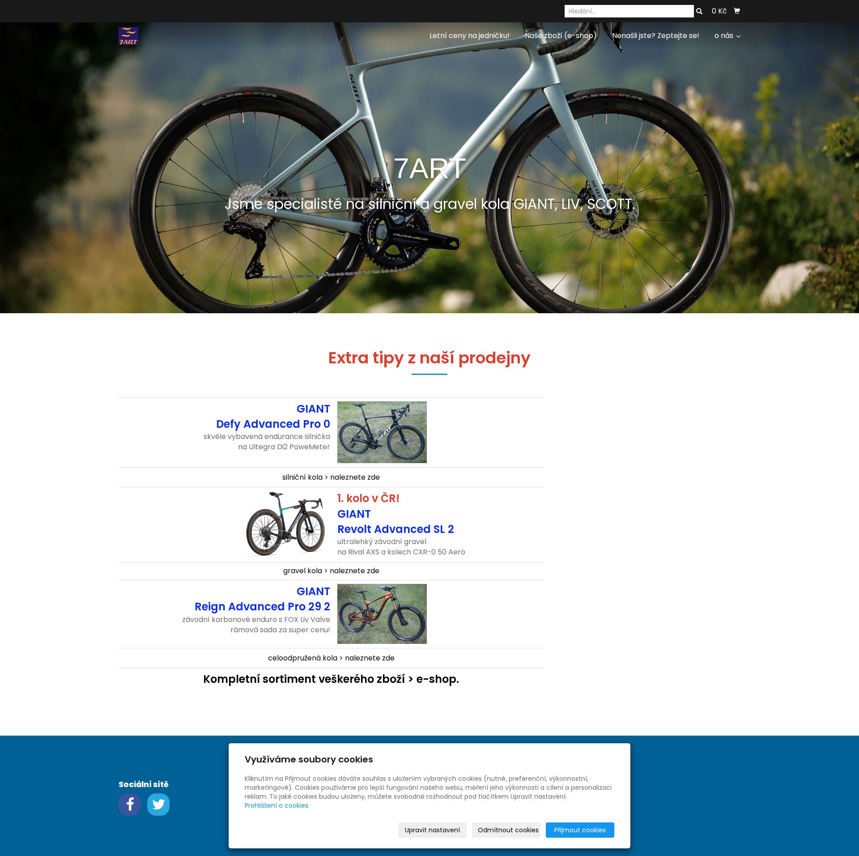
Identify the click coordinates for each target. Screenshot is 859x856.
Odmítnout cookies (508, 830)
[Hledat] (699, 12)
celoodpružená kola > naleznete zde (331, 658)
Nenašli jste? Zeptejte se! (655, 35)
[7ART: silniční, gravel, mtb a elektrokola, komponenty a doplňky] (128, 35)
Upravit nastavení (432, 830)
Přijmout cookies (580, 830)
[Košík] (736, 11)
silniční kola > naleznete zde (331, 477)
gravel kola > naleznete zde (331, 571)
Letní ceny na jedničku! (470, 35)
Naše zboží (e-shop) (561, 35)
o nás (724, 35)
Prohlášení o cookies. (277, 805)
